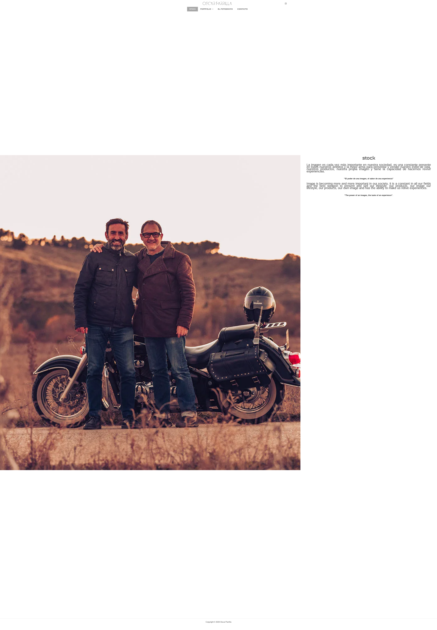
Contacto (242, 9)
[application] (212, 9)
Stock (192, 9)
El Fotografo (225, 9)
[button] (147, 74)
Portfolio (205, 9)
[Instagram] (286, 4)
